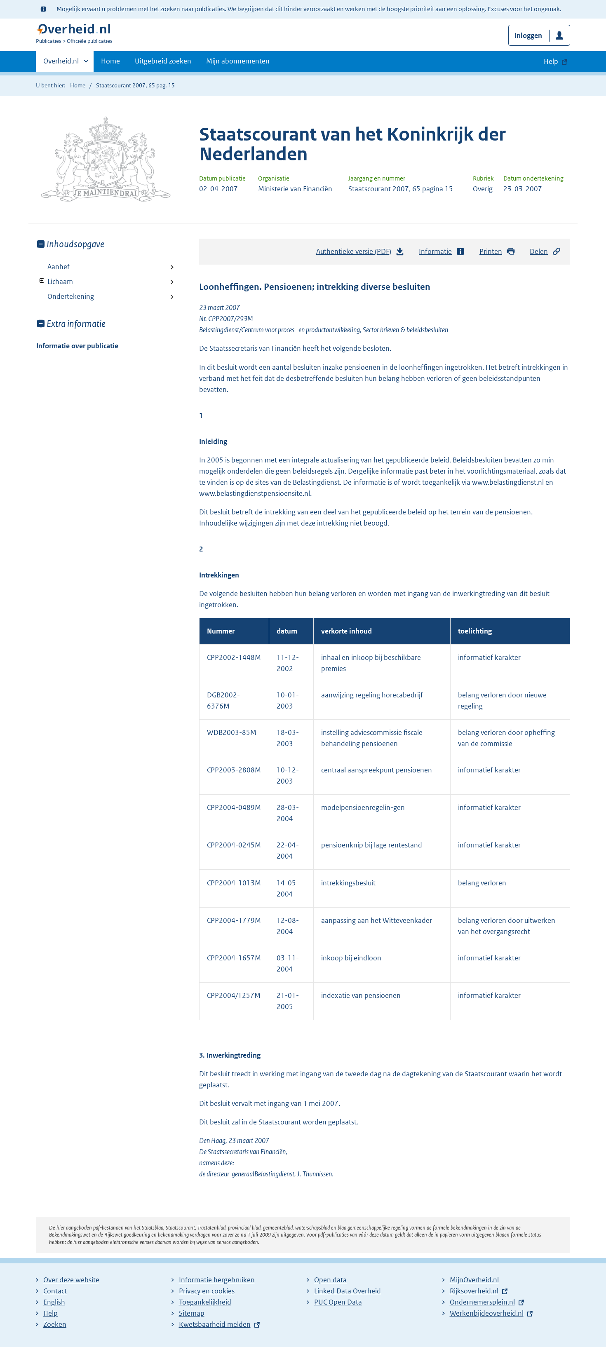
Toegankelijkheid (205, 1302)
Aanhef (58, 266)
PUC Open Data (338, 1302)
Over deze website (71, 1279)
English (54, 1302)
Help (50, 1313)
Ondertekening (70, 296)
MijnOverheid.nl (474, 1279)
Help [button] (551, 61)
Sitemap (191, 1313)
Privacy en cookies (207, 1290)
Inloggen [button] (528, 35)
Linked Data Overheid (347, 1290)
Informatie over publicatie (77, 345)
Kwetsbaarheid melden (215, 1324)
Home (110, 61)
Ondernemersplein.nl (482, 1302)
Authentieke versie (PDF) (356, 254)
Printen (490, 251)
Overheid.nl (61, 63)
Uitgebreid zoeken (163, 61)
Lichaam (54, 281)
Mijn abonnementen (238, 61)
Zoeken (54, 1324)
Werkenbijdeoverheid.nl (487, 1313)
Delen (539, 251)
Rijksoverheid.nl (474, 1290)
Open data (330, 1279)
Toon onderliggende (42, 281)
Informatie (435, 251)
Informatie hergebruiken (217, 1279)
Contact (55, 1290)
